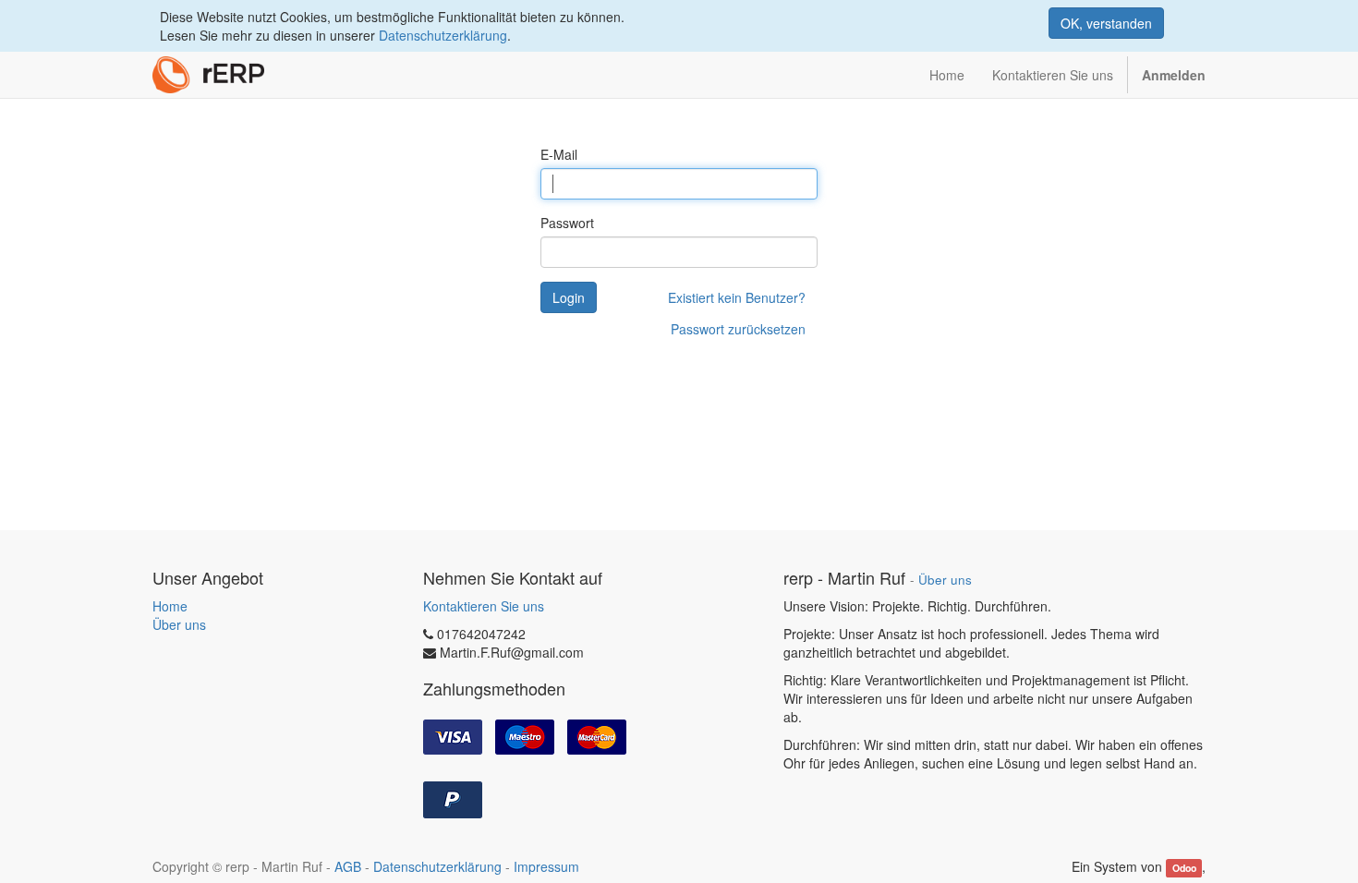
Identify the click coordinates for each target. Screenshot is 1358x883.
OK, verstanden (1106, 23)
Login (568, 297)
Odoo (1184, 868)
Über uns (179, 624)
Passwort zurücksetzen (738, 329)
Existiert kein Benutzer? (737, 297)
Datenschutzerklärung (443, 35)
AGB (347, 866)
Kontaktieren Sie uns (483, 606)
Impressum (546, 866)
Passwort (567, 222)
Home (170, 606)
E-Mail (558, 154)
